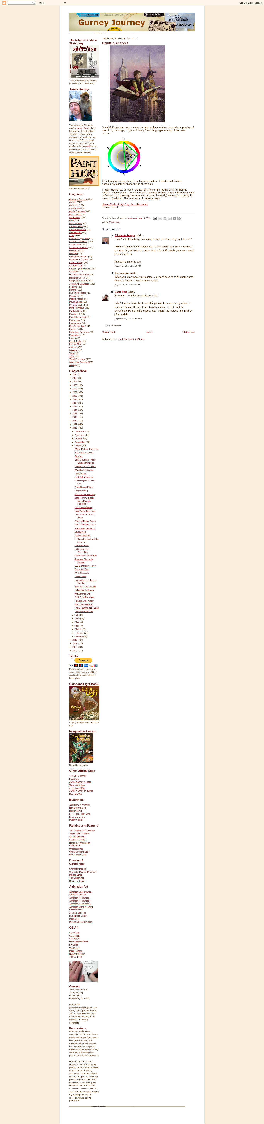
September (80, 442)
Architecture (75, 208)
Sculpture (73, 350)
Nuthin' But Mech (77, 954)
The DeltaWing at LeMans (87, 608)
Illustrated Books (77, 278)
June (77, 618)
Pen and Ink (74, 314)
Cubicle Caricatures (84, 611)
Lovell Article (80, 532)
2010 (75, 640)
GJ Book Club (75, 265)
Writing (72, 365)
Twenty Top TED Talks (85, 466)
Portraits (73, 329)
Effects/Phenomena (78, 256)
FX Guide (73, 945)
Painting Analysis (82, 535)
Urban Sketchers (77, 881)
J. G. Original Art (77, 788)
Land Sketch (75, 845)
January (79, 636)
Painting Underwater (84, 601)
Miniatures (74, 296)
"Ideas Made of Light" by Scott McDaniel (125, 204)
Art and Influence (77, 836)
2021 (75, 392)
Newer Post (108, 332)
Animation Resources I (79, 901)
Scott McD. (121, 292)
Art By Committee (77, 211)
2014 (75, 417)
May (77, 622)
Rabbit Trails (75, 341)
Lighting (72, 290)
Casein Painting (76, 226)
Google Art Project (77, 840)
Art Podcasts (75, 214)
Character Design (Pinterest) (82, 872)
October (79, 438)
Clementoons (75, 232)
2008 (75, 647)
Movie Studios (75, 302)
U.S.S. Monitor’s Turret (85, 566)
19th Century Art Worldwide (82, 830)
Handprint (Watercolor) (80, 843)
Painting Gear (75, 311)
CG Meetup (74, 932)
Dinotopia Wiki (75, 794)
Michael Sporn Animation (80, 922)
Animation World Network (81, 907)
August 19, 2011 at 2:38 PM (127, 285)
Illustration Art (75, 811)
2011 (75, 428)
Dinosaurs (74, 250)
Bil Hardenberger (125, 235)
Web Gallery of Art (77, 855)
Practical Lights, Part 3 (85, 521)
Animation (73, 205)
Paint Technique (76, 308)
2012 (75, 424)
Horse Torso (80, 576)
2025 (75, 378)
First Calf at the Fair (84, 477)
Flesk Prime (80, 473)
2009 (75, 643)
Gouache (73, 271)
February (79, 633)
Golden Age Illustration (79, 269)
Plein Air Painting (76, 326)
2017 (75, 406)
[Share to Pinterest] (179, 218)
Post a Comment (113, 326)
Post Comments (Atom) (131, 339)
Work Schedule (82, 573)
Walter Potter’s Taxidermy (87, 449)
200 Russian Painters (79, 834)
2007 (75, 650)
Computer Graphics (78, 247)
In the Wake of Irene (84, 453)
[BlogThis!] (165, 218)
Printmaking (74, 335)
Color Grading (81, 491)
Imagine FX (74, 948)
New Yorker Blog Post (85, 511)
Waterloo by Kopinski (84, 470)
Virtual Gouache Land (79, 852)
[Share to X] (170, 218)
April (77, 626)
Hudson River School (79, 275)
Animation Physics (77, 894)
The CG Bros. (75, 957)
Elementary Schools (78, 259)
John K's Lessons (77, 913)
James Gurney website (80, 782)
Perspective (74, 320)
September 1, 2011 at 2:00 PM (128, 319)
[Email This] (160, 218)
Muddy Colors (75, 820)
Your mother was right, (85, 494)
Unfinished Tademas (84, 590)
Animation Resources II (80, 904)
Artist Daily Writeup (83, 604)
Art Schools (74, 217)
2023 (75, 385)
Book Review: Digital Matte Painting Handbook (84, 501)
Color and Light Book (79, 238)
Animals (73, 202)
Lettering (73, 287)
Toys (71, 353)
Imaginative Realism (78, 281)
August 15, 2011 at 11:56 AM (128, 266)
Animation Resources (79, 898)
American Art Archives (79, 805)
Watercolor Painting (78, 362)
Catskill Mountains (77, 229)
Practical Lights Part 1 (85, 528)
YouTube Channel (77, 776)
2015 (75, 413)
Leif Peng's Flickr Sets (79, 814)
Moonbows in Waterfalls (86, 555)
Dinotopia (86, 146)
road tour (73, 347)
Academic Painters (78, 199)
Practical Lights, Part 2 (85, 525)
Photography (75, 323)
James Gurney (84, 128)
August (78, 445)
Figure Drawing (76, 262)
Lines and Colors (77, 817)
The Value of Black (83, 507)
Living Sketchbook (77, 293)
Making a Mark (76, 875)
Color (71, 235)
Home (149, 332)
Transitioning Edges (84, 487)
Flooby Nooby (75, 910)
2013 (75, 421)
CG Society (74, 936)
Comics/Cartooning (78, 241)
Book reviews (75, 223)
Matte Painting (75, 951)
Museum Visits (76, 305)
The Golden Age (76, 878)
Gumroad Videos (77, 785)
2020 (75, 396)
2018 (75, 403)
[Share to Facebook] (174, 218)
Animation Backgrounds (80, 892)
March (78, 629)
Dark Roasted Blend (78, 942)
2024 (75, 381)
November (80, 435)
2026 (75, 374)
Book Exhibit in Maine (85, 597)
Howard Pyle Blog (77, 808)
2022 (75, 389)
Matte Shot (74, 919)
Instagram (74, 779)
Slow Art (78, 456)
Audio (71, 220)
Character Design (77, 869)
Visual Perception (77, 359)
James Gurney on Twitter (81, 791)
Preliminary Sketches (79, 332)
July (77, 615)
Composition (75, 244)
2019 (75, 399)
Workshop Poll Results (85, 586)
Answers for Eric (82, 594)
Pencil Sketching (77, 317)
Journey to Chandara (79, 284)
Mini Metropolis (82, 545)
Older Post (189, 332)
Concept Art (74, 938)
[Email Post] (154, 218)
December (80, 431)
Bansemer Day (82, 569)
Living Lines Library (78, 916)
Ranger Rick (75, 344)
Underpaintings (76, 849)
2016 (75, 410)
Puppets (73, 338)
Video (71, 356)
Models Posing (76, 299)
